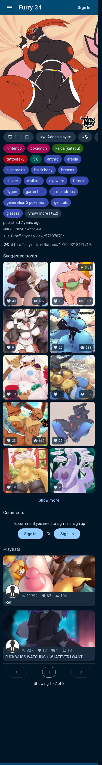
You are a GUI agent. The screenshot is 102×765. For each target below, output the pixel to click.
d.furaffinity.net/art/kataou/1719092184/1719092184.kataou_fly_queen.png (53, 245)
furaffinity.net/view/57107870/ (37, 236)
